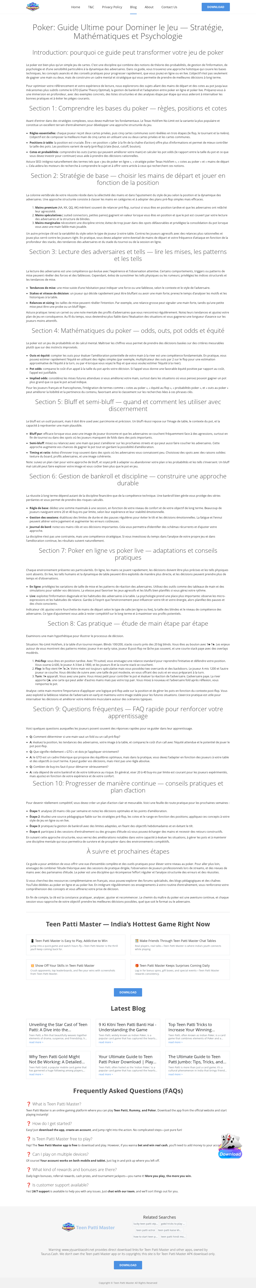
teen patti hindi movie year (173, 1236)
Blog (133, 7)
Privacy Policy (112, 7)
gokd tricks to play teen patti (173, 1223)
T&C (91, 7)
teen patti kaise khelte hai (170, 1230)
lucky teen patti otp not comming (146, 1223)
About (149, 7)
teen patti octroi (145, 1230)
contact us (169, 7)
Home (75, 7)
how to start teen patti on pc (146, 1236)
